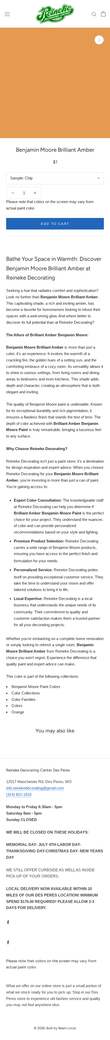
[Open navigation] (7, 14)
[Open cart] (103, 13)
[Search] (94, 14)
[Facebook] (8, 922)
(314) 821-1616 (18, 794)
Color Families (24, 699)
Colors (17, 705)
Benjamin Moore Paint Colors (36, 686)
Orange (18, 712)
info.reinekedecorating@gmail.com (35, 788)
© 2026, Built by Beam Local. (55, 1028)
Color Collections (26, 693)
